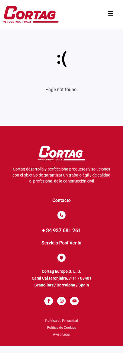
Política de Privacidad (61, 321)
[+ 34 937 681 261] (61, 215)
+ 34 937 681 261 (61, 230)
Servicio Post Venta (61, 243)
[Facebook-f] (48, 301)
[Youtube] (74, 301)
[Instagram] (61, 301)
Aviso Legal (61, 334)
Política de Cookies (61, 328)
